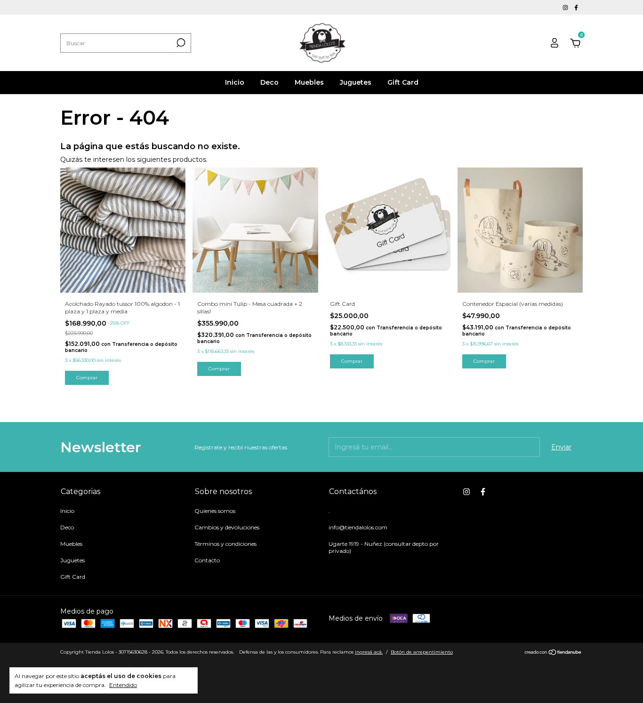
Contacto (207, 560)
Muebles (309, 82)
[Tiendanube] (553, 653)
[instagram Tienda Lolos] (566, 7)
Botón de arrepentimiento (422, 652)
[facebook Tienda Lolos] (576, 7)
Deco (269, 82)
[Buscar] (180, 42)
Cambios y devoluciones (226, 527)
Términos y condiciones (225, 543)
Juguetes (355, 82)
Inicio (234, 82)
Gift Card (402, 82)
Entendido (123, 684)
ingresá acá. (369, 652)
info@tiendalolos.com (358, 527)
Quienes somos (214, 510)
